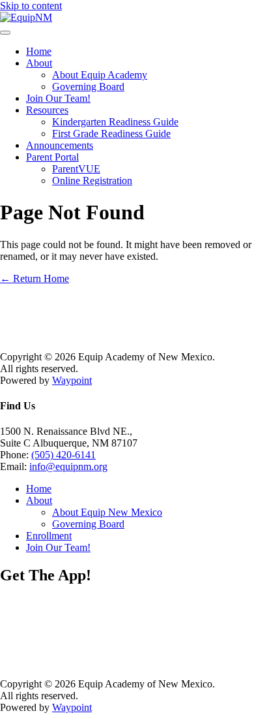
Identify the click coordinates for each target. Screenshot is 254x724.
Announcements (59, 145)
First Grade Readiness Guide (111, 133)
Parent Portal (52, 157)
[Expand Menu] (5, 33)
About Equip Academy (99, 74)
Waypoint (72, 380)
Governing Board (88, 86)
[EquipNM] (26, 17)
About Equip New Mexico (107, 512)
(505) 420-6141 (63, 454)
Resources (47, 110)
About (39, 63)
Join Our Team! (58, 98)
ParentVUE (76, 168)
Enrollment (49, 535)
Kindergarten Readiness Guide (115, 121)
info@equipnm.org (68, 466)
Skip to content (31, 5)
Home (38, 51)
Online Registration (92, 180)
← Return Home (34, 278)
